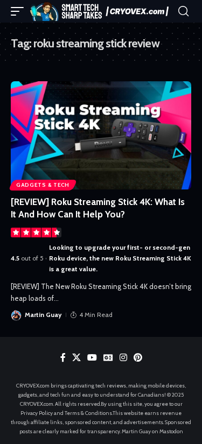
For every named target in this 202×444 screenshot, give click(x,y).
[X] (76, 357)
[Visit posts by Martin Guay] (16, 315)
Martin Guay (43, 315)
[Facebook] (63, 357)
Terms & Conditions (88, 413)
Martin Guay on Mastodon (152, 431)
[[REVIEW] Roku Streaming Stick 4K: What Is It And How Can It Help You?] (101, 135)
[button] (20, 11)
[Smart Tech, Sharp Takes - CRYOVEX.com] (102, 11)
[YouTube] (92, 357)
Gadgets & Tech (42, 184)
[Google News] (108, 357)
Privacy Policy (36, 413)
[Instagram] (123, 357)
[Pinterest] (138, 357)
